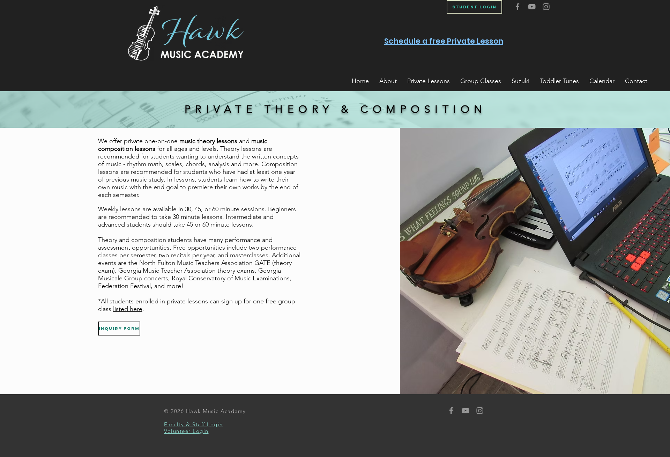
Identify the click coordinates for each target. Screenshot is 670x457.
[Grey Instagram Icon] (546, 6)
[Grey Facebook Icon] (517, 6)
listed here (127, 309)
